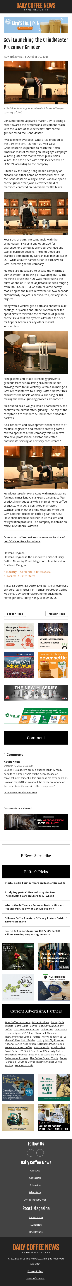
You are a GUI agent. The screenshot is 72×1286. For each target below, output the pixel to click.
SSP (56, 597)
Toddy (54, 1058)
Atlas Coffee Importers (17, 1022)
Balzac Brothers (40, 1022)
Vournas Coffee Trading (31, 1061)
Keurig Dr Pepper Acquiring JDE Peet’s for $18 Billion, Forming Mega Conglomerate (32, 932)
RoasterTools (41, 1047)
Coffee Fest (36, 1025)
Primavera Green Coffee (18, 1047)
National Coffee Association (20, 1043)
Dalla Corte (47, 1029)
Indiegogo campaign (54, 152)
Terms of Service (35, 1278)
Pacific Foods (56, 1043)
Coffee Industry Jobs (35, 1199)
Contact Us (35, 1177)
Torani (63, 1058)
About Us (35, 1170)
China (51, 585)
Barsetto (17, 585)
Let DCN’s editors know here (22, 541)
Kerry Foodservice (52, 1036)
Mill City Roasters (54, 1040)
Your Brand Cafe (24, 1065)
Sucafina (34, 1054)
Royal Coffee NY (14, 1051)
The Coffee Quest (40, 1058)
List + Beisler (28, 1040)
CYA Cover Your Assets (26, 1029)
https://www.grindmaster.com (20, 792)
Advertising (35, 1192)
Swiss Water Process (16, 1058)
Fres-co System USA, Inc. (19, 1033)
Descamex (61, 1029)
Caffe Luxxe (21, 1025)
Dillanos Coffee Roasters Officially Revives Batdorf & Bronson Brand (36, 919)
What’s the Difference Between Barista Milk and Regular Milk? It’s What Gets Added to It (34, 906)
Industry (11, 572)
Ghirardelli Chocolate (46, 1033)
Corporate (26, 571)
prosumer (46, 597)
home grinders (13, 597)
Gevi (49, 120)
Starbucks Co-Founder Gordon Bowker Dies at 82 (35, 883)
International (43, 571)
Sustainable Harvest (52, 1054)
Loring (40, 1040)
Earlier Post (15, 613)
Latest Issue (36, 1217)
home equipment (50, 593)
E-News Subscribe (36, 855)
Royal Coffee (58, 1047)
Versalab (11, 1061)
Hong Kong (31, 597)
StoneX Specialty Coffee (50, 1051)
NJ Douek (42, 1043)
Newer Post (57, 613)
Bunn (54, 1022)
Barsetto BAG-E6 (35, 585)
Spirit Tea (29, 1051)
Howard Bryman (14, 56)
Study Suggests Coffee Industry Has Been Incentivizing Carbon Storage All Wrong (30, 894)
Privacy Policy (35, 1271)
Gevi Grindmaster (27, 593)
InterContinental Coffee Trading (22, 1036)
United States (27, 576)
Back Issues (36, 1232)
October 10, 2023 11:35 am (18, 765)
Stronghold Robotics (16, 1054)
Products (11, 576)
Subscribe (35, 1185)
